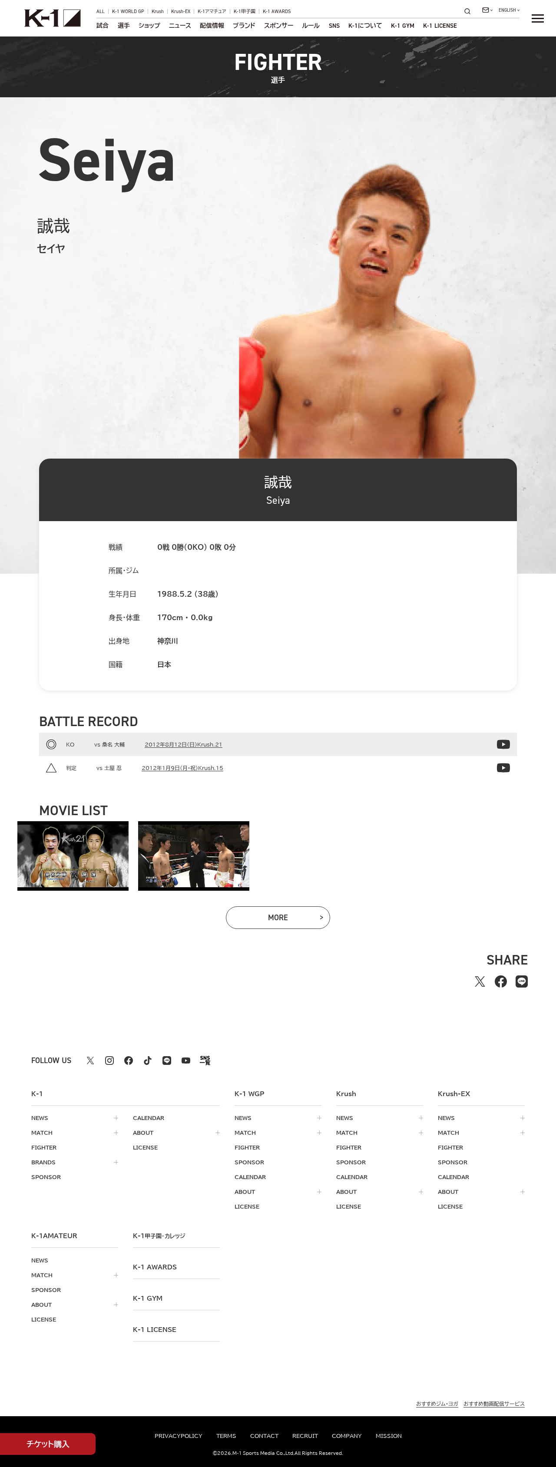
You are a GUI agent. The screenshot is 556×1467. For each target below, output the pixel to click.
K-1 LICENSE (440, 26)
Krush (158, 11)
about (143, 1132)
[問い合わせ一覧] (487, 10)
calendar (148, 1117)
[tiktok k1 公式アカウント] (148, 1060)
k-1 (159, 1236)
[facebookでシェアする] (500, 981)
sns (334, 26)
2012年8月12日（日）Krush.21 (183, 744)
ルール (311, 26)
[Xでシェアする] (480, 981)
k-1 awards (155, 1267)
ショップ (149, 26)
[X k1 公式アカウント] (90, 1060)
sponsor (46, 1177)
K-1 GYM (402, 26)
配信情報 (212, 26)
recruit (305, 1435)
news (39, 1117)
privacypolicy (178, 1435)
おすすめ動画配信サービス (494, 1403)
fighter (43, 1147)
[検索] (470, 11)
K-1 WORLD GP (128, 11)
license (145, 1147)
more (292, 919)
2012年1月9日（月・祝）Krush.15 (182, 767)
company (347, 1435)
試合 (102, 26)
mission (389, 1435)
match (42, 1132)
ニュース (180, 26)
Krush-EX (180, 11)
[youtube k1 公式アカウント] (186, 1060)
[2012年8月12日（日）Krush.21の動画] (503, 744)
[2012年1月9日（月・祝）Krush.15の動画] (503, 768)
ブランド (244, 26)
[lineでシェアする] (521, 981)
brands (43, 1162)
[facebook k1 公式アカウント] (128, 1060)
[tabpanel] (73, 856)
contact (264, 1435)
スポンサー (278, 26)
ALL (100, 11)
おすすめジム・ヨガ (437, 1403)
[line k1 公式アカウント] (167, 1060)
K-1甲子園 (244, 11)
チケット (48, 1444)
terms (226, 1435)
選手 (124, 26)
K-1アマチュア (212, 11)
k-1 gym (147, 1298)
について (365, 26)
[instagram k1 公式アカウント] (109, 1060)
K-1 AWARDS (277, 11)
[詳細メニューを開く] (538, 18)
